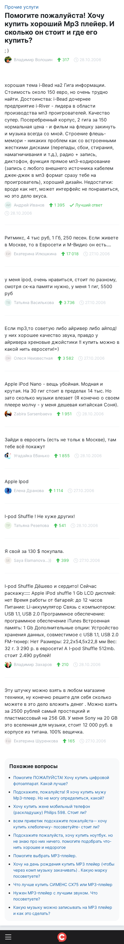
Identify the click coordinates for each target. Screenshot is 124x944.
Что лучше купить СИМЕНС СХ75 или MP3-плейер (62, 884)
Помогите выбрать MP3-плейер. (45, 855)
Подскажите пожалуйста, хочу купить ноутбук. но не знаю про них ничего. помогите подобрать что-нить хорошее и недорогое (63, 841)
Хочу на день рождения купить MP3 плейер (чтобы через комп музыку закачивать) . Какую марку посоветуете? (63, 870)
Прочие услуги (22, 7)
